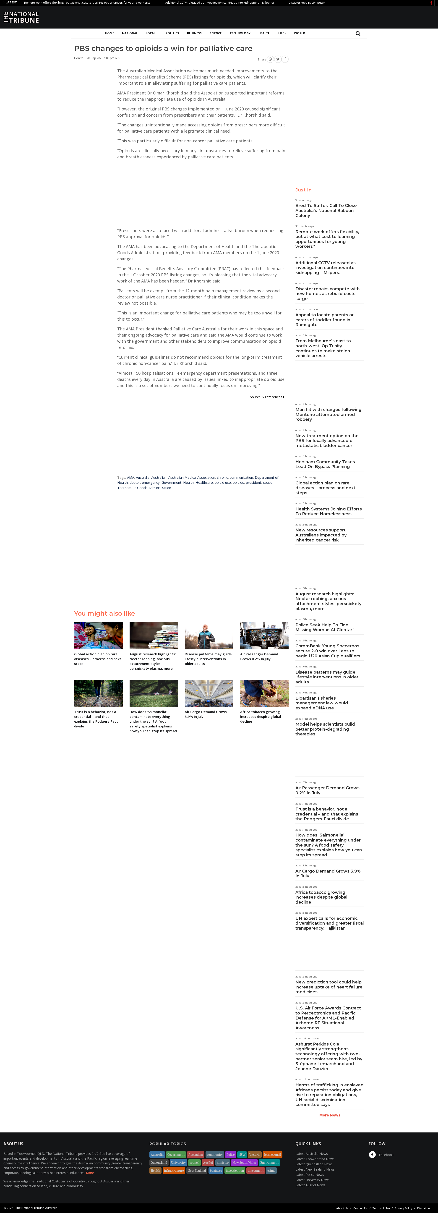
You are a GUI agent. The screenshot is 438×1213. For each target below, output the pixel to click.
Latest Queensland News (314, 1164)
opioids (238, 482)
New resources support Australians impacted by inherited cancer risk (321, 535)
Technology (240, 33)
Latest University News (312, 1180)
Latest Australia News (311, 1153)
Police (231, 1155)
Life (281, 33)
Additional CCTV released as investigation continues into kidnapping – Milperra (196, 2)
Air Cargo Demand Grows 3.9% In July (328, 874)
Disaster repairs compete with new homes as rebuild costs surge (310, 2)
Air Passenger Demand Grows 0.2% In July (327, 790)
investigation (235, 1171)
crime (271, 1171)
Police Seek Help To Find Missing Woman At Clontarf (324, 627)
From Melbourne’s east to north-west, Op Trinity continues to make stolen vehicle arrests (323, 348)
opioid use (223, 482)
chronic (222, 477)
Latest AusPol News (310, 1185)
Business (194, 33)
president (253, 482)
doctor (135, 482)
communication (241, 477)
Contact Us (360, 1208)
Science (216, 33)
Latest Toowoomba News (314, 1159)
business (216, 1171)
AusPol (208, 1163)
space (267, 482)
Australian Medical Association (191, 477)
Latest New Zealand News (315, 1169)
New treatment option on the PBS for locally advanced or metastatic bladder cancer (327, 440)
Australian (159, 477)
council (194, 1163)
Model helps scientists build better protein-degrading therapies (325, 729)
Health (264, 33)
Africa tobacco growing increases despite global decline (321, 897)
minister (223, 1163)
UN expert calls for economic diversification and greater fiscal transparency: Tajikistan (329, 923)
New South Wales (244, 1163)
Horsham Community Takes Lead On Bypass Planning (325, 464)
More (90, 1173)
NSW (242, 1155)
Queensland (159, 1163)
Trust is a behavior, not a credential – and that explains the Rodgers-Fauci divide (326, 814)
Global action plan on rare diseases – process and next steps (325, 488)
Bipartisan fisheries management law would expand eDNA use (321, 703)
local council (272, 1155)
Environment (269, 1163)
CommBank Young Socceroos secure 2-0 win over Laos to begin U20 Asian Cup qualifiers (327, 650)
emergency (151, 482)
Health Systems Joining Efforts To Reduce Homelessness (328, 512)
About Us (342, 1208)
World (299, 33)
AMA (130, 477)
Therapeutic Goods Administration (144, 487)
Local (150, 33)
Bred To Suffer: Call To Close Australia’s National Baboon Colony (326, 210)
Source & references (266, 397)
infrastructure (174, 1171)
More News (329, 1115)
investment (255, 1171)
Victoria (254, 1155)
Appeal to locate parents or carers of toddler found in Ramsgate (324, 319)
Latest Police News (309, 1174)
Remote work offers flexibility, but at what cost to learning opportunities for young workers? (64, 2)
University (178, 1163)
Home (109, 33)
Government (171, 482)
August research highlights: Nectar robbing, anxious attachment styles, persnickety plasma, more (328, 601)
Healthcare (204, 482)
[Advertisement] (352, 16)
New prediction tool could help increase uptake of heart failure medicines (328, 987)
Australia (142, 477)
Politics (172, 33)
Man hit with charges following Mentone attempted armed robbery (328, 414)
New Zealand (197, 1171)
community (215, 1155)
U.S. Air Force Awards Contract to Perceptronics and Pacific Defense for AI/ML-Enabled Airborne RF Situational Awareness (328, 1018)
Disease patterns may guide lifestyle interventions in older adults (326, 677)
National (130, 33)
